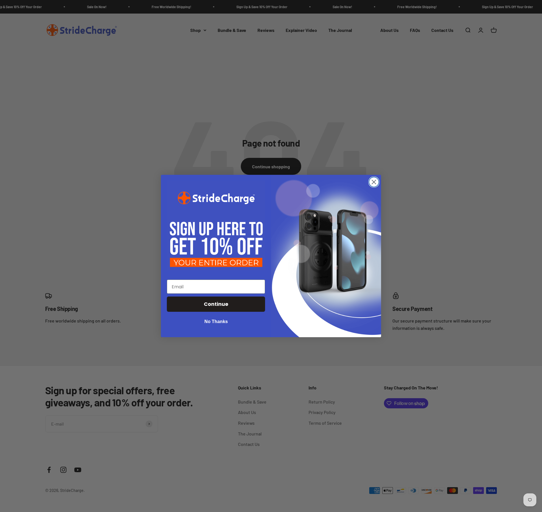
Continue (216, 304)
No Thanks (216, 321)
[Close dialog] (374, 182)
